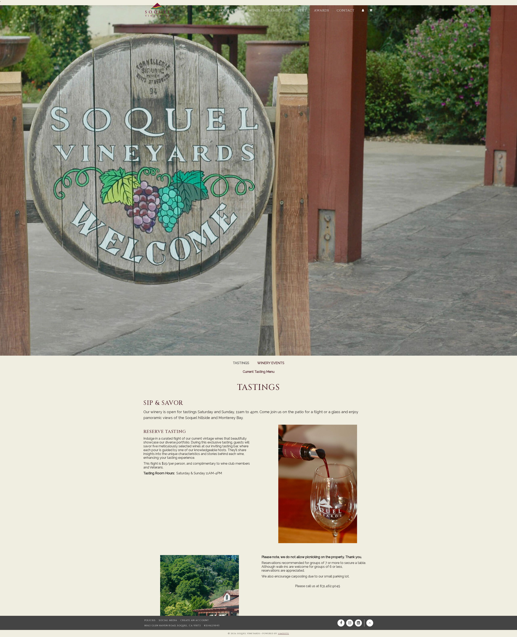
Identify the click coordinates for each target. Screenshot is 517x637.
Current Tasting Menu (258, 372)
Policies (150, 620)
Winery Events (270, 363)
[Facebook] (341, 623)
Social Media (168, 620)
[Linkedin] (358, 623)
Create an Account (194, 620)
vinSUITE (283, 633)
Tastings (241, 363)
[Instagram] (349, 623)
